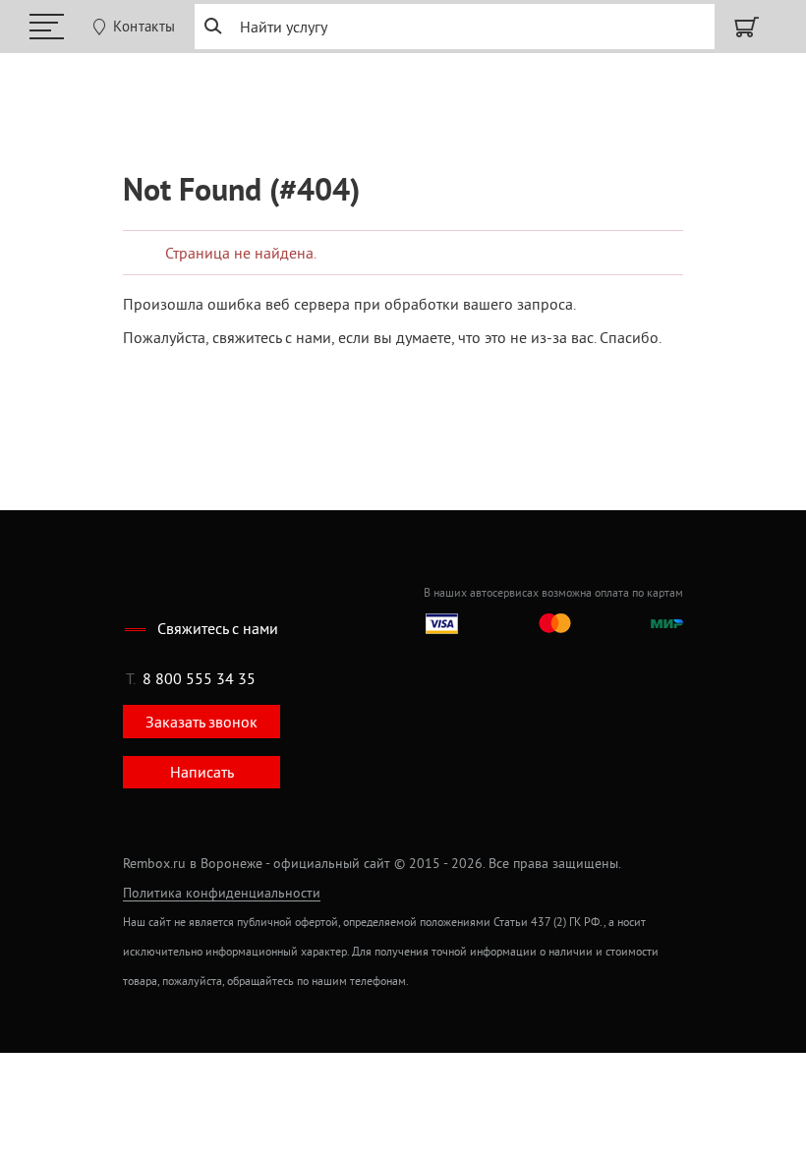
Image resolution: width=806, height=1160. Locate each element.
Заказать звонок (201, 721)
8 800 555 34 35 (199, 678)
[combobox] (454, 26)
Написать (202, 772)
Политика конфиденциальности (221, 893)
